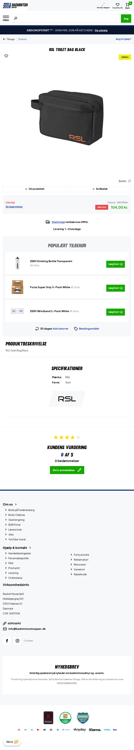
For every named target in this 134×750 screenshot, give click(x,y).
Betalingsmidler (89, 328)
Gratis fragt (58, 221)
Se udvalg (101, 30)
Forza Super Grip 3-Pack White (50, 287)
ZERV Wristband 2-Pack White (49, 311)
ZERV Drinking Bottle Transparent (51, 261)
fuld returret (60, 328)
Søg (126, 18)
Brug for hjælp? (123, 39)
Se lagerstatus (14, 206)
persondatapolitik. (67, 682)
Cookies (28, 640)
